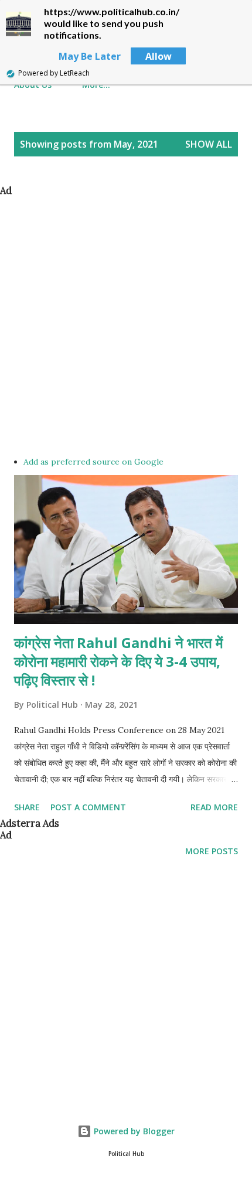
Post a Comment (88, 807)
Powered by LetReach (54, 73)
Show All (208, 144)
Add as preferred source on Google (93, 461)
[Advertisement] (126, 322)
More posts (211, 851)
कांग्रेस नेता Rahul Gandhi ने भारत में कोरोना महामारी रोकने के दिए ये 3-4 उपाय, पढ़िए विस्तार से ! (118, 661)
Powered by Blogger (133, 1131)
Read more (214, 807)
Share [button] (27, 807)
